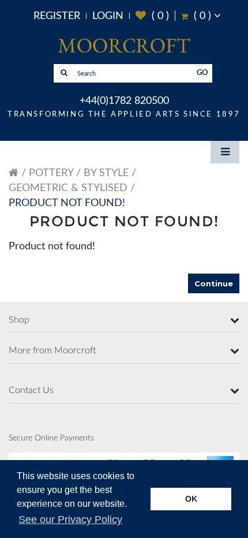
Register (56, 16)
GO (202, 73)
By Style (106, 173)
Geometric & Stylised (68, 188)
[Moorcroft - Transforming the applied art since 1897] (124, 45)
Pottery (51, 173)
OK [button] (191, 498)
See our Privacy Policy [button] (70, 519)
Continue (213, 283)
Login (107, 16)
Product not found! (67, 203)
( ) (152, 16)
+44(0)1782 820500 (124, 101)
